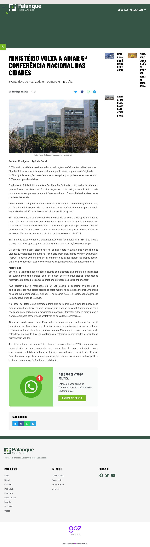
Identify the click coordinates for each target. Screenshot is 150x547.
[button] (3, 47)
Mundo (7, 502)
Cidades (8, 484)
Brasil (7, 480)
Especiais (8, 493)
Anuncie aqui (58, 484)
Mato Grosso (10, 497)
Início (6, 475)
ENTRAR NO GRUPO (72, 398)
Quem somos (58, 475)
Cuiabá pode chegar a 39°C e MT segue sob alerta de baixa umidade (144, 70)
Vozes (7, 511)
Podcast (8, 506)
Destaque (8, 489)
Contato (55, 489)
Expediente (57, 480)
